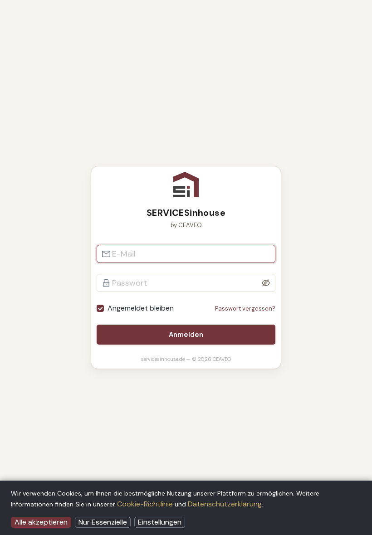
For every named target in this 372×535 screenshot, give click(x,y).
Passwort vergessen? (245, 308)
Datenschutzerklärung (225, 504)
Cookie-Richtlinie (145, 504)
